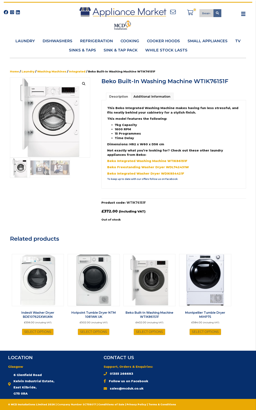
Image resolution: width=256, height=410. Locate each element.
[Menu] (243, 14)
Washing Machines (51, 71)
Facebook (171, 179)
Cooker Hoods (163, 41)
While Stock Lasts (166, 50)
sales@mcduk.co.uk (127, 388)
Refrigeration (96, 41)
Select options (37, 332)
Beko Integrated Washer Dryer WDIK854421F (145, 173)
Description (118, 96)
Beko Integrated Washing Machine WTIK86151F (147, 161)
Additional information (151, 96)
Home (14, 71)
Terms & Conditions (162, 404)
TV (238, 41)
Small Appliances (208, 41)
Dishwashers (57, 41)
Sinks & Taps (82, 50)
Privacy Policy (137, 404)
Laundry (25, 41)
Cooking (130, 41)
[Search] (217, 13)
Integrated (77, 71)
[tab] (118, 96)
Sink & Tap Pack (121, 50)
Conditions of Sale (111, 404)
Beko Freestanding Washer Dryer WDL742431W (148, 167)
